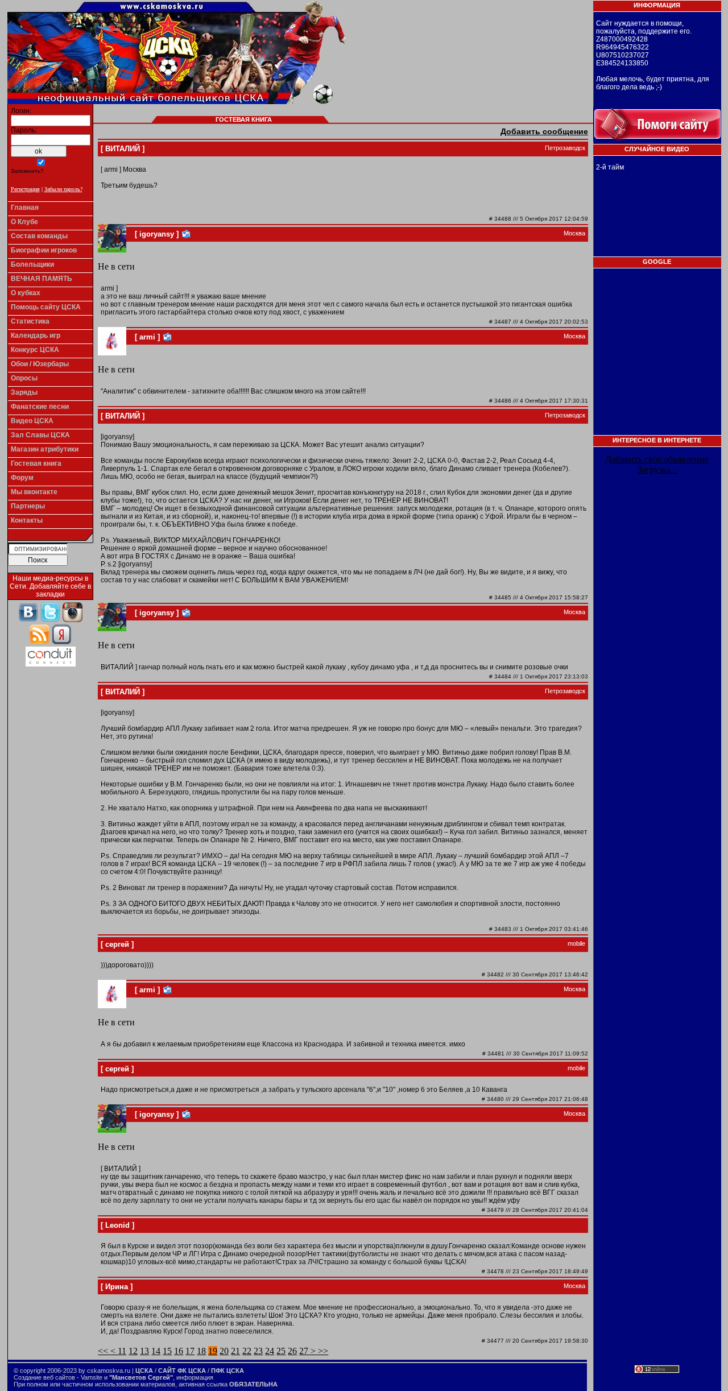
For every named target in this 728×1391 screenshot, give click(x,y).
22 (246, 1351)
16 (178, 1351)
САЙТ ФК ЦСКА (182, 1370)
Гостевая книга (36, 463)
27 (303, 1351)
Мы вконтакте (34, 492)
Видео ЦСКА (32, 421)
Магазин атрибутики (44, 449)
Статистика (30, 321)
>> (322, 1351)
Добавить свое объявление (657, 459)
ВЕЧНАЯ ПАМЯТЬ (41, 279)
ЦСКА (144, 1370)
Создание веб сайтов (44, 1377)
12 (133, 1351)
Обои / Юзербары (40, 364)
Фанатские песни (40, 407)
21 (235, 1351)
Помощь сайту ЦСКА (46, 307)
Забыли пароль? (63, 189)
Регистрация (25, 189)
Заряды (24, 392)
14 (155, 1351)
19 (212, 1351)
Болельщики (32, 264)
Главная (25, 208)
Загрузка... (657, 469)
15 (167, 1351)
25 (281, 1351)
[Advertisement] (658, 355)
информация (194, 1377)
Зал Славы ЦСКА (40, 435)
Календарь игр (35, 336)
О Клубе (24, 222)
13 (144, 1351)
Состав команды (39, 236)
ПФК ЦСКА (227, 1370)
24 (269, 1351)
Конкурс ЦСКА (35, 350)
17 (190, 1351)
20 (224, 1351)
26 (292, 1351)
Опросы (24, 378)
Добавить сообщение (544, 131)
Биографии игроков (44, 250)
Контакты (27, 520)
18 (201, 1351)
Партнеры (28, 506)
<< (104, 1351)
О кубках (25, 293)
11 (122, 1351)
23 (258, 1351)
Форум (22, 478)
